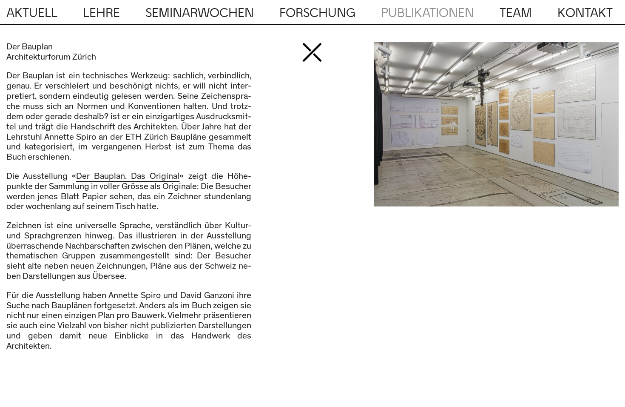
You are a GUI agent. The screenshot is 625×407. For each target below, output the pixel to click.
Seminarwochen (199, 13)
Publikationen (427, 13)
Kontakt (585, 13)
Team (516, 13)
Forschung (317, 13)
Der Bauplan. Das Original (127, 176)
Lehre (101, 13)
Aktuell (31, 13)
